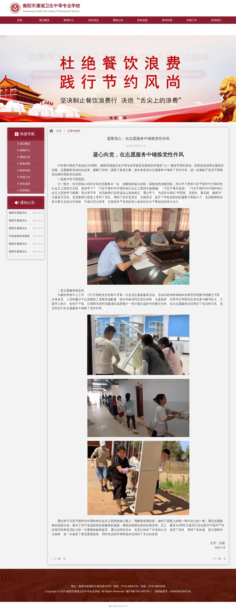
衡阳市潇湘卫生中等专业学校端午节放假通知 (20, 235)
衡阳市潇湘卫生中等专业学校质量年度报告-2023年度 (20, 251)
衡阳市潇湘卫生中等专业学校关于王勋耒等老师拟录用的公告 (20, 220)
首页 (58, 131)
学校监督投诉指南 (19, 228)
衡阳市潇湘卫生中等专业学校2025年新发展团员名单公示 (20, 212)
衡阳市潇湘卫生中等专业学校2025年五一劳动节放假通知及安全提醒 (20, 243)
